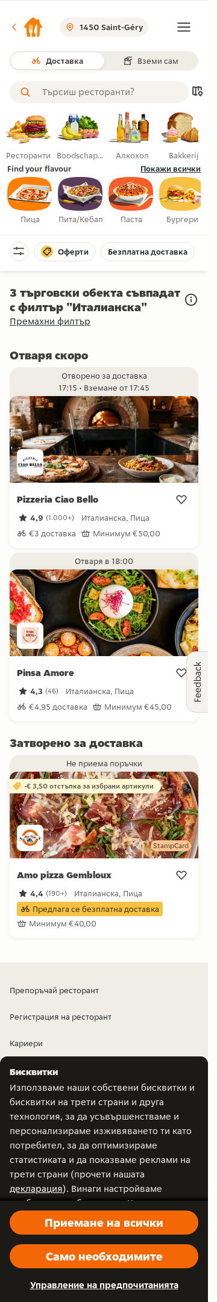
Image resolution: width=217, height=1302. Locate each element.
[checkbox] (30, 201)
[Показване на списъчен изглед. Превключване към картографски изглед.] (197, 92)
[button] (26, 27)
